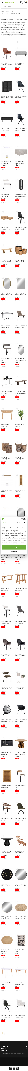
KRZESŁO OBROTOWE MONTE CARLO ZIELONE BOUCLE (20, 820)
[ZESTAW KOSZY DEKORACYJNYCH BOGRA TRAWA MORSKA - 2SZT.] (7, 218)
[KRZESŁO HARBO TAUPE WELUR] (7, 645)
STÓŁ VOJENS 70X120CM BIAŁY (19, 983)
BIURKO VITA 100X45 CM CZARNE (6, 392)
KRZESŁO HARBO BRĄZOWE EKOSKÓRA (6, 64)
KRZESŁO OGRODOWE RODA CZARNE (21, 720)
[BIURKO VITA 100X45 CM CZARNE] (7, 382)
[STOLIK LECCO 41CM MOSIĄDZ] (7, 480)
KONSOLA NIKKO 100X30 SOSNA (5, 425)
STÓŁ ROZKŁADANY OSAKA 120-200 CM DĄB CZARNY (6, 852)
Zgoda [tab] (4, 522)
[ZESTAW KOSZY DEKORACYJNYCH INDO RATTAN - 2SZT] (7, 448)
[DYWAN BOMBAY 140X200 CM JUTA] (7, 940)
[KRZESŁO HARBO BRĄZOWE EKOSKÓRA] (7, 53)
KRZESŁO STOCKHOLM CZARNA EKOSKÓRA (21, 228)
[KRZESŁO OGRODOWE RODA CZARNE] (21, 710)
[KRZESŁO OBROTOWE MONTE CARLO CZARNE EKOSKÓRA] (21, 86)
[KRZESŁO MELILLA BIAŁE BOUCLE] (21, 1006)
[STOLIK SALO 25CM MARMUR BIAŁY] (7, 152)
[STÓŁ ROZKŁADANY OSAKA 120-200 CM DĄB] (21, 743)
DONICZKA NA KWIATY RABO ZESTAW (21, 687)
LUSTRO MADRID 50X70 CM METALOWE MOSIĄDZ (7, 557)
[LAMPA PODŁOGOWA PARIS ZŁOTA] (7, 513)
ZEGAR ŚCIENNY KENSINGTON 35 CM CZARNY (6, 885)
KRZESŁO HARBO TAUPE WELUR (5, 655)
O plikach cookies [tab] (21, 522)
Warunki (23, 1053)
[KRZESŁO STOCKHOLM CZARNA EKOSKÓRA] (21, 218)
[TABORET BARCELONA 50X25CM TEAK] (21, 579)
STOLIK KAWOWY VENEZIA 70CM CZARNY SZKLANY (5, 327)
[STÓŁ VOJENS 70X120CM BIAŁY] (21, 973)
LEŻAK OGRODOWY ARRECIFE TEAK (20, 852)
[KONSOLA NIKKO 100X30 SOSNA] (7, 415)
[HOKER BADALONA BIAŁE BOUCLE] (7, 612)
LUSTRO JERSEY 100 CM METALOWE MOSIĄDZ (6, 918)
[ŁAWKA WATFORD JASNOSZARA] (21, 53)
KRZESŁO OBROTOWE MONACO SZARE (6, 1016)
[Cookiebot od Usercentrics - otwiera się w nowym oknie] (20, 519)
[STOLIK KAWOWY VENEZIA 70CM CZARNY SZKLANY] (7, 316)
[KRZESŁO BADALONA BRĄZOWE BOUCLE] (7, 677)
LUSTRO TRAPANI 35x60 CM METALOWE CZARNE (21, 360)
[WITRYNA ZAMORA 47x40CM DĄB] (21, 480)
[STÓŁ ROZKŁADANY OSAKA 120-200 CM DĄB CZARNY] (7, 842)
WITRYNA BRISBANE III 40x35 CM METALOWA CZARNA (21, 196)
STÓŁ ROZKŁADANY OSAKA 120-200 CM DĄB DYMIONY (20, 557)
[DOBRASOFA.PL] (9, 3)
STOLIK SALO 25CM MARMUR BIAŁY (6, 162)
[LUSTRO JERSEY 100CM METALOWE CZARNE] (21, 874)
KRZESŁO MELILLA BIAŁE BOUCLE (20, 1016)
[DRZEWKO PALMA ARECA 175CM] (21, 415)
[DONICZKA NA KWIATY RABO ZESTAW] (21, 677)
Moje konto (4, 1048)
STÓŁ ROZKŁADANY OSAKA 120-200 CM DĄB (20, 754)
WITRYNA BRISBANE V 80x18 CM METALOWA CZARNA (7, 97)
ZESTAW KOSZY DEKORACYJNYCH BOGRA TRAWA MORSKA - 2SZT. (5, 230)
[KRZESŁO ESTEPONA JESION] (21, 776)
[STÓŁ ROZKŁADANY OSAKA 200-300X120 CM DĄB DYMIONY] (21, 382)
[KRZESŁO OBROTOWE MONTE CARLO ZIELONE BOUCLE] (21, 809)
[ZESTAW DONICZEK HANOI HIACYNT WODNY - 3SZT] (21, 250)
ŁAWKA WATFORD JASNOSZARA (19, 64)
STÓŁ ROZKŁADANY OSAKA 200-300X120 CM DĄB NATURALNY (6, 261)
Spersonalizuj (13, 551)
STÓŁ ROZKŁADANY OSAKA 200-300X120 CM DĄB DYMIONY (20, 393)
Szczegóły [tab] (12, 522)
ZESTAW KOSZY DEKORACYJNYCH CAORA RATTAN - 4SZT (21, 458)
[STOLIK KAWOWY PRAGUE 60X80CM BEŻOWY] (21, 152)
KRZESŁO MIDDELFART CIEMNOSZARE (21, 622)
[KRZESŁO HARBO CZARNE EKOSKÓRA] (21, 645)
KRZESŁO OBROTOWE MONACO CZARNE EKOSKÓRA (20, 130)
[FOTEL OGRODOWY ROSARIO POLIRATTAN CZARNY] (7, 710)
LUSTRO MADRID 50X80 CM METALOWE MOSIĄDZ (7, 294)
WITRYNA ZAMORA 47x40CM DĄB (20, 490)
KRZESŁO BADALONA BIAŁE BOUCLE (6, 195)
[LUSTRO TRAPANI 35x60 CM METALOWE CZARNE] (21, 349)
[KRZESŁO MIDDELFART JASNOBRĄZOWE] (21, 316)
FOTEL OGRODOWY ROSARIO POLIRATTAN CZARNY (7, 721)
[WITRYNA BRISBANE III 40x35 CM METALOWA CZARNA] (21, 185)
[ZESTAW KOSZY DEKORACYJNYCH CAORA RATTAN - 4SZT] (21, 448)
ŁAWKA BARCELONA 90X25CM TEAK (6, 589)
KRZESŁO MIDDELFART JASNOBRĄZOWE (21, 326)
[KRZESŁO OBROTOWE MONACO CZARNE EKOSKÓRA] (21, 119)
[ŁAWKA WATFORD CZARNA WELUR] (7, 119)
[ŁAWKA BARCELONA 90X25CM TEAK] (7, 579)
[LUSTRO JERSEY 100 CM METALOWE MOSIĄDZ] (7, 907)
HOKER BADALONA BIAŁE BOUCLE (6, 622)
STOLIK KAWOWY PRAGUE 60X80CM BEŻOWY (19, 163)
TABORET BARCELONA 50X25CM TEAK (21, 589)
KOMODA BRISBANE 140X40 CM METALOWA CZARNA (6, 754)
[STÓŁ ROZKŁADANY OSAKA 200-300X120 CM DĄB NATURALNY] (7, 250)
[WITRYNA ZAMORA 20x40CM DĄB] (7, 776)
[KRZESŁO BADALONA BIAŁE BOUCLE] (7, 185)
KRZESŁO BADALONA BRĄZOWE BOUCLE (6, 687)
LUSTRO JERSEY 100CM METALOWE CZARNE (21, 884)
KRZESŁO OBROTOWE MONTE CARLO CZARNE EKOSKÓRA (20, 97)
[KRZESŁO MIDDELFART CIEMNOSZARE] (21, 612)
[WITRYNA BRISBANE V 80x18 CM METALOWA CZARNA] (7, 86)
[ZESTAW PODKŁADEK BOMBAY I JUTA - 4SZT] (21, 907)
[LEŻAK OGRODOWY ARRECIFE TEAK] (21, 842)
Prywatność (19, 1053)
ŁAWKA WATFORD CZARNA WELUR (5, 129)
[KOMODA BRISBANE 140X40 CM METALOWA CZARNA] (7, 743)
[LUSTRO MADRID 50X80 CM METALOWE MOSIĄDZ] (7, 283)
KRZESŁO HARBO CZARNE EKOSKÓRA (20, 655)
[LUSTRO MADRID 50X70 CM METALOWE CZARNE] (21, 283)
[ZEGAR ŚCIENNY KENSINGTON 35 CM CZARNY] (7, 874)
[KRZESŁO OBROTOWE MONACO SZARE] (7, 1006)
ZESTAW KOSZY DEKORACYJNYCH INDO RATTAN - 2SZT (6, 458)
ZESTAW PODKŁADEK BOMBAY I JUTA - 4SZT (21, 917)
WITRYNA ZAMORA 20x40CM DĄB (6, 786)
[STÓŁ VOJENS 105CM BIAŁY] (7, 973)
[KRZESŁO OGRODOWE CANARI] (7, 809)
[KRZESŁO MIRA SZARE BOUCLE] (7, 349)
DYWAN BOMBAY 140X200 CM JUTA (5, 950)
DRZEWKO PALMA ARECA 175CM (19, 425)
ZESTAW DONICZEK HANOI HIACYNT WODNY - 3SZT (20, 261)
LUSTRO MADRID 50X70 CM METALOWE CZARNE (21, 294)
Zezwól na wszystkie (14, 547)
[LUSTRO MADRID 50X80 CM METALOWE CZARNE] (21, 513)
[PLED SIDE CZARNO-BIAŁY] (21, 940)
